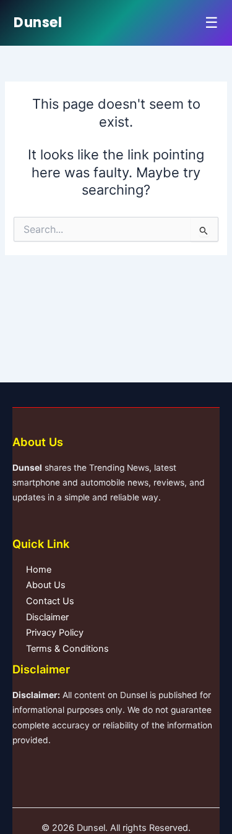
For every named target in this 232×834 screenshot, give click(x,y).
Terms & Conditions (67, 648)
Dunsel (38, 22)
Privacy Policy (55, 632)
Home (38, 569)
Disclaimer (47, 617)
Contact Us (50, 601)
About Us (46, 585)
